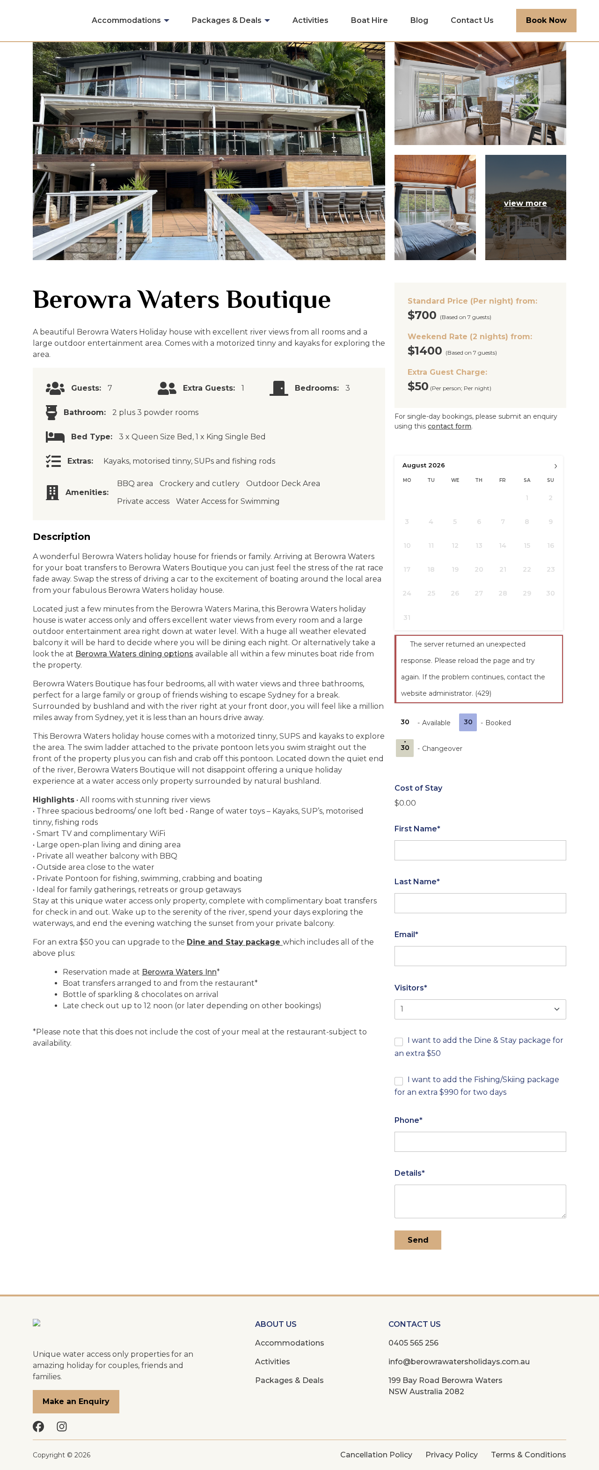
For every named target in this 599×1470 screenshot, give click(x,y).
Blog (419, 20)
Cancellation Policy (376, 1454)
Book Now (546, 20)
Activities (310, 20)
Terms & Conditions (528, 1454)
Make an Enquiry (76, 1401)
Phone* (408, 1120)
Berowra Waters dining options (134, 653)
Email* (406, 934)
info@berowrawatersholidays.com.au (459, 1361)
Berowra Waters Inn (179, 972)
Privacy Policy (451, 1454)
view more (525, 203)
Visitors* (410, 987)
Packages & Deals (227, 20)
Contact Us (472, 20)
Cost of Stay (418, 788)
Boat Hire (369, 20)
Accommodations (126, 20)
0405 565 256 (413, 1343)
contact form (449, 426)
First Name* (417, 828)
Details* (409, 1173)
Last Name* (417, 881)
